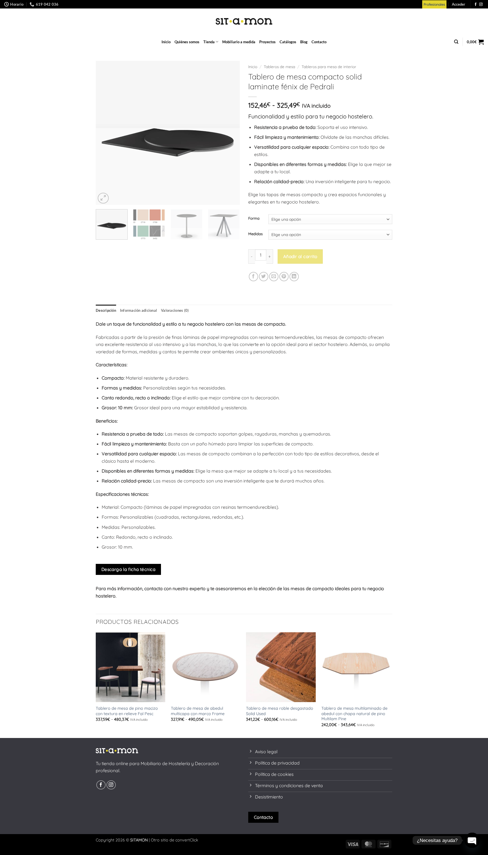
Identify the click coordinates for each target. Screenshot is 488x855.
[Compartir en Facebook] (253, 276)
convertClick (186, 840)
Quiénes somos (187, 42)
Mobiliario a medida (238, 42)
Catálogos (288, 42)
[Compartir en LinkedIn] (294, 276)
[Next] (230, 132)
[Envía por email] (273, 276)
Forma (254, 218)
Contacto (318, 42)
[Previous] (106, 132)
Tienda (209, 42)
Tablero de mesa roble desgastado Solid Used (279, 711)
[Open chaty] (472, 840)
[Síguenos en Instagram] (481, 5)
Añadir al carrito (300, 256)
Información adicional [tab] (138, 310)
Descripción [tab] (106, 310)
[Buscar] (456, 41)
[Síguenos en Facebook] (475, 5)
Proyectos (267, 42)
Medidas (255, 234)
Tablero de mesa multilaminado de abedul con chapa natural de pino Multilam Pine (354, 713)
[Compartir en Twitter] (263, 276)
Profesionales (434, 4)
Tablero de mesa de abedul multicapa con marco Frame (198, 711)
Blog (304, 42)
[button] (458, 4)
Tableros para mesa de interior (329, 66)
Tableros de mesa (279, 66)
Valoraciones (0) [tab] (175, 310)
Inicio (166, 42)
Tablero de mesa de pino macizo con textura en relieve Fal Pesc (127, 711)
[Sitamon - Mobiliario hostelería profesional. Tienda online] (244, 21)
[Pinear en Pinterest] (284, 276)
